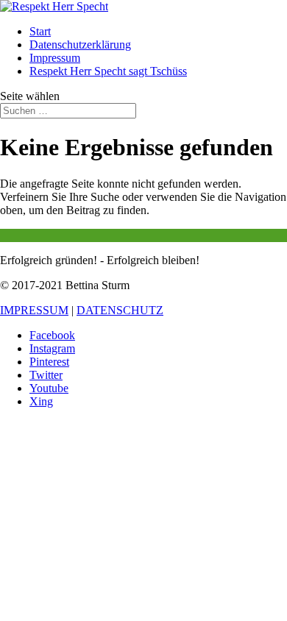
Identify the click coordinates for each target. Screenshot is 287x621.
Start (40, 31)
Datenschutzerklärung (80, 44)
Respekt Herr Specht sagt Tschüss (108, 71)
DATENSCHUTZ (120, 310)
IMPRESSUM (34, 310)
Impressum (54, 58)
